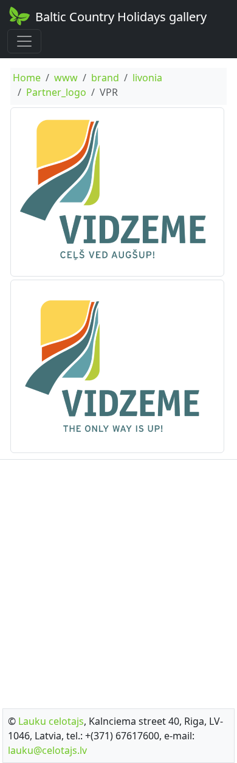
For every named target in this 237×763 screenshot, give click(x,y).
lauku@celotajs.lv (47, 750)
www (66, 77)
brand (105, 77)
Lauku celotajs (51, 721)
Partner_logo (56, 92)
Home (27, 77)
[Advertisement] (118, 580)
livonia (147, 77)
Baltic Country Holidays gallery (121, 16)
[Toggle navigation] (24, 41)
